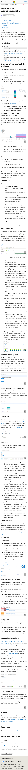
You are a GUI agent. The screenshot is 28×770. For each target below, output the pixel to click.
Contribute (3, 766)
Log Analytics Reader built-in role (13, 53)
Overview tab (5, 25)
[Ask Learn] (24, 5)
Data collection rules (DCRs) (8, 641)
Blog (19, 764)
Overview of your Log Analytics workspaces (11, 22)
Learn (2, 4)
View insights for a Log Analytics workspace (11, 23)
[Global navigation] (1, 2)
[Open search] (22, 2)
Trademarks (10, 768)
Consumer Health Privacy (18, 766)
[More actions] (26, 5)
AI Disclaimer (4, 764)
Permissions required (6, 20)
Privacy (8, 766)
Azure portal (13, 103)
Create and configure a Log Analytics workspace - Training (12, 744)
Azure (6, 4)
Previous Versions (12, 764)
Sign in (25, 1)
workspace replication (12, 653)
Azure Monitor (13, 4)
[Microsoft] (14, 2)
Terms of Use (4, 768)
